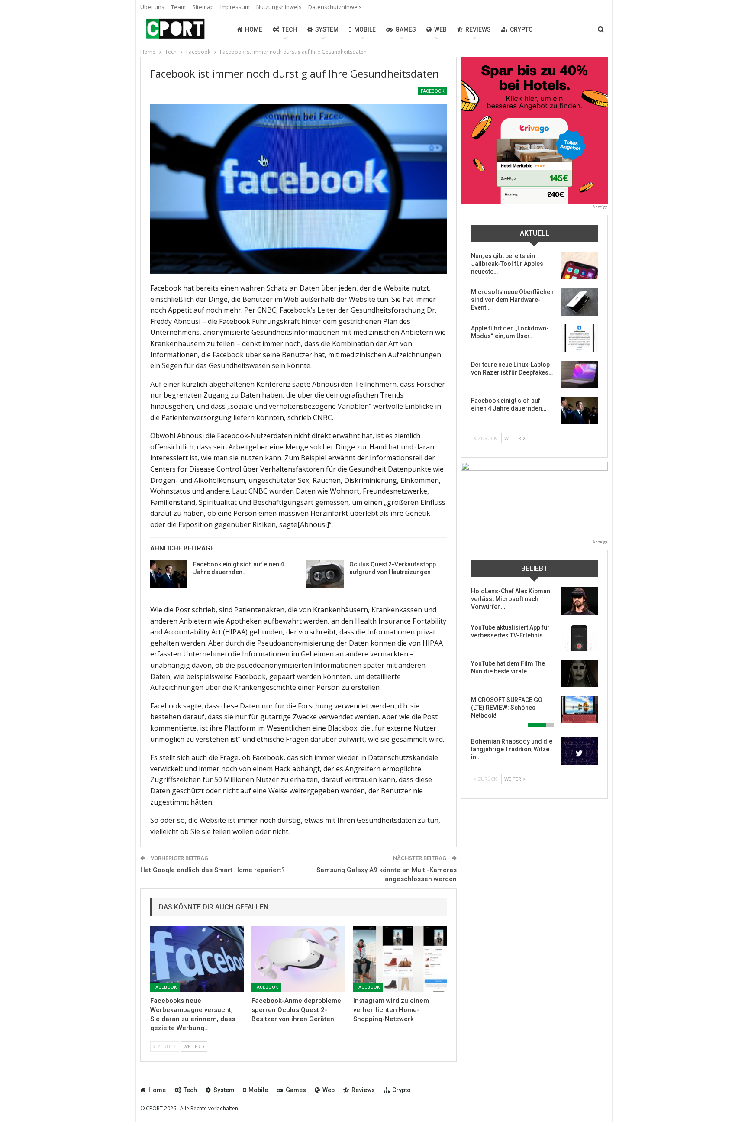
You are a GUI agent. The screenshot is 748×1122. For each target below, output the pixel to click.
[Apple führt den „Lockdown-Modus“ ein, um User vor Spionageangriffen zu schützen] (579, 338)
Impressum (235, 7)
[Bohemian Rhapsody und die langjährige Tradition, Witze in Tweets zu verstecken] (579, 751)
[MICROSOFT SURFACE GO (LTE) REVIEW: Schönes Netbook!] (579, 710)
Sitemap (203, 7)
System (327, 29)
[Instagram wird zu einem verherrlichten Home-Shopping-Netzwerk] (400, 959)
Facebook (432, 91)
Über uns (152, 7)
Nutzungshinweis (279, 7)
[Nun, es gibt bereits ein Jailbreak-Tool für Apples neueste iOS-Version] (579, 266)
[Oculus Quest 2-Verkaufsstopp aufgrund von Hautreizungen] (325, 574)
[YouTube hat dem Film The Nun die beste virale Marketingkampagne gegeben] (579, 673)
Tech (289, 29)
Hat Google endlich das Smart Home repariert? (212, 870)
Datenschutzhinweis (335, 7)
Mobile (365, 29)
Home (253, 29)
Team (178, 7)
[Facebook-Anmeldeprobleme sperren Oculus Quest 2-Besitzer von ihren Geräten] (298, 959)
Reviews (478, 29)
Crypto (521, 29)
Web (440, 29)
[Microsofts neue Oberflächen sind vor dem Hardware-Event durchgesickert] (579, 302)
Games (405, 29)
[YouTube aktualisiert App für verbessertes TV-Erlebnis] (579, 637)
